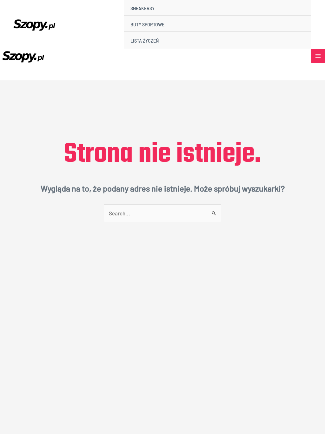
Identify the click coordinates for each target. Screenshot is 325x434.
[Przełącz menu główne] (318, 56)
